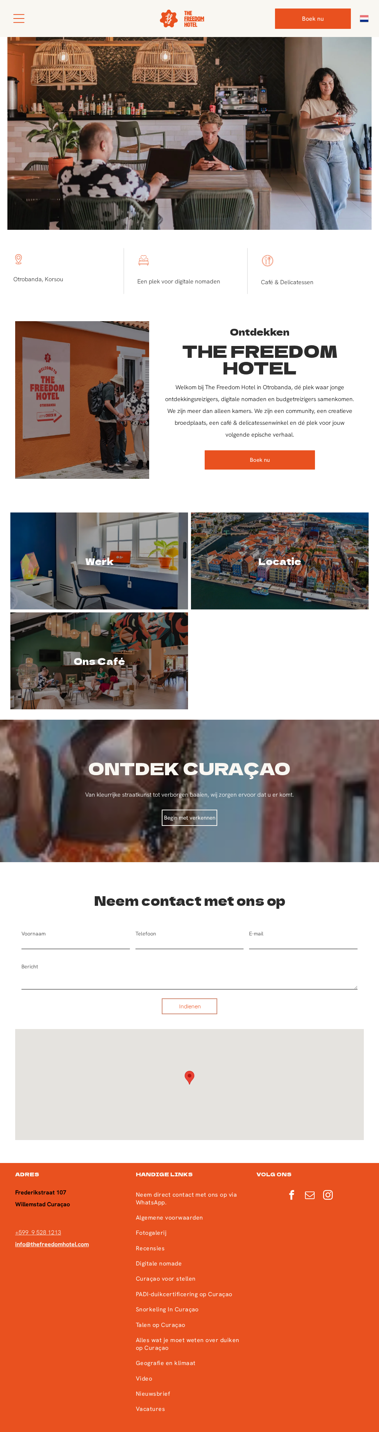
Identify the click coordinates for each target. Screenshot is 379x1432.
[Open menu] (18, 18)
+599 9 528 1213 (38, 1232)
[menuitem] (189, 1198)
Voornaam (33, 933)
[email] (310, 1196)
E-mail (256, 933)
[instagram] (328, 1196)
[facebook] (292, 1196)
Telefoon (145, 933)
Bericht (29, 966)
